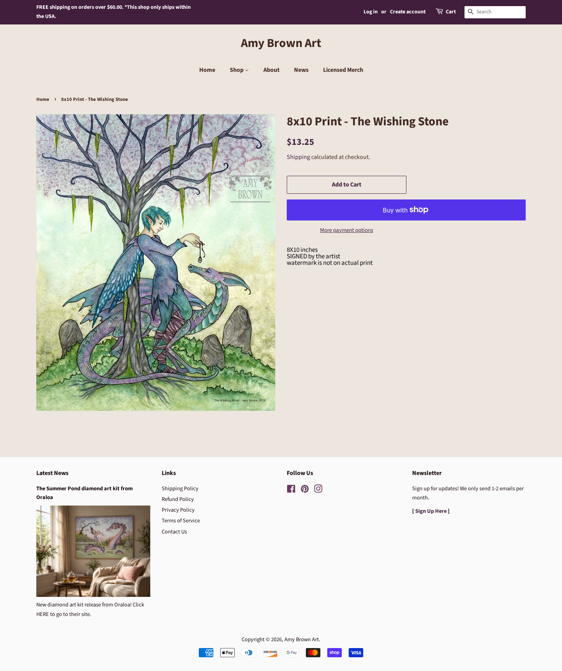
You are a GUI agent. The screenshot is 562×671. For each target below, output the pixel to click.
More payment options (346, 230)
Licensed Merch (343, 70)
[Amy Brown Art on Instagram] (318, 490)
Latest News (52, 473)
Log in (371, 12)
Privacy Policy (178, 510)
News (301, 70)
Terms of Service (181, 521)
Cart (451, 12)
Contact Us (174, 532)
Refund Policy (178, 499)
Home (207, 70)
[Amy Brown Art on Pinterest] (304, 490)
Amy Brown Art (281, 43)
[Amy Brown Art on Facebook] (291, 490)
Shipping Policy (180, 489)
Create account (408, 12)
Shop (237, 70)
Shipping (298, 157)
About (271, 70)
